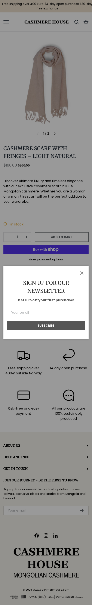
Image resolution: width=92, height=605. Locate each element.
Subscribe (46, 325)
